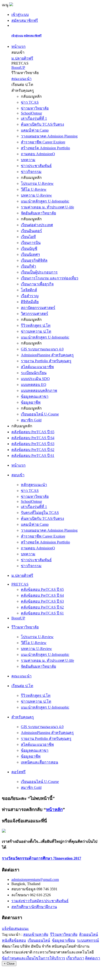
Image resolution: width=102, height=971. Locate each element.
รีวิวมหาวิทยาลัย (63, 934)
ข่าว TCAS (30, 102)
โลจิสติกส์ (29, 290)
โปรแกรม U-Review (37, 183)
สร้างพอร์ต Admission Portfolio (45, 148)
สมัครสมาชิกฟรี (24, 20)
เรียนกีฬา (28, 266)
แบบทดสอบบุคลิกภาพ (39, 390)
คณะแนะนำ (21, 79)
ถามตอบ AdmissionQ (38, 154)
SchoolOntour (31, 113)
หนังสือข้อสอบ (14, 940)
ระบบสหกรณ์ (88, 940)
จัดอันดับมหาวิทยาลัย (38, 213)
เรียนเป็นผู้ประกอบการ (39, 272)
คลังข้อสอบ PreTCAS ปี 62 (32, 450)
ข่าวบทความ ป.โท (36, 331)
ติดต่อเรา (92, 958)
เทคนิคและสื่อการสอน (39, 762)
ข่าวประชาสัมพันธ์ (36, 166)
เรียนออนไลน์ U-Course (40, 414)
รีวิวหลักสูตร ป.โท (36, 325)
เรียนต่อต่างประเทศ (37, 225)
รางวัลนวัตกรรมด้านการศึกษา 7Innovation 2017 (41, 858)
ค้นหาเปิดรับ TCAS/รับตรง (42, 124)
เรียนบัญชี (29, 249)
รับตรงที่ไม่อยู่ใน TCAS (40, 513)
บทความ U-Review (36, 195)
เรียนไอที (28, 237)
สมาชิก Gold (31, 420)
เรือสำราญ (30, 296)
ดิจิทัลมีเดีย (30, 302)
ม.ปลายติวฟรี (22, 58)
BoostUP (18, 68)
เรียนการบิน (31, 243)
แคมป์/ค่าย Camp (35, 130)
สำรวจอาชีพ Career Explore (43, 142)
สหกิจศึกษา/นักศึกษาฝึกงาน (34, 907)
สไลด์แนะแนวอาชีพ (37, 367)
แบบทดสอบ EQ (33, 385)
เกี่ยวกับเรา (75, 958)
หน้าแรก (18, 46)
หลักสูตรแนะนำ (34, 485)
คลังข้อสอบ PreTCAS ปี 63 (32, 444)
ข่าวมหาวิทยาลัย (35, 108)
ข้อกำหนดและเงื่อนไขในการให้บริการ (33, 958)
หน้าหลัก (54, 809)
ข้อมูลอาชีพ (31, 402)
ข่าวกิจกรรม (31, 172)
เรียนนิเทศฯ (30, 254)
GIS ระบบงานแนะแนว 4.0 (42, 349)
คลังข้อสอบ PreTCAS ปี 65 (32, 432)
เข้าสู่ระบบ (20, 15)
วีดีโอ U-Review (33, 189)
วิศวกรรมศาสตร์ (34, 314)
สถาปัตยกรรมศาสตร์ (38, 308)
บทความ (28, 160)
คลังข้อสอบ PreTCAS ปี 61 (32, 456)
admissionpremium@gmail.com (35, 880)
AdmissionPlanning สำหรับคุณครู (47, 355)
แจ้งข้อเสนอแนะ (15, 929)
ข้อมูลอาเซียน (63, 940)
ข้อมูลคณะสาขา (34, 396)
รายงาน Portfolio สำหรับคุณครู (46, 361)
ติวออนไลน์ (88, 934)
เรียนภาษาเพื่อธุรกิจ (37, 284)
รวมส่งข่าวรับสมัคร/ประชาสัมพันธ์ (40, 901)
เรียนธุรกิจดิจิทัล (34, 260)
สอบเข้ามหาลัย (35, 934)
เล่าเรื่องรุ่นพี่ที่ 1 (34, 118)
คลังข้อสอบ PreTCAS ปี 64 (32, 438)
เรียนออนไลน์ (39, 940)
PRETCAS (19, 584)
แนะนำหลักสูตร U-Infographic (45, 201)
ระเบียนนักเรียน (33, 373)
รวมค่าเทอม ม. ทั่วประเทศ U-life (47, 207)
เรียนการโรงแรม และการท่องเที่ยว (49, 278)
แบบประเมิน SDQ (35, 379)
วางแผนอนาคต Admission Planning (49, 136)
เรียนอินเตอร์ (31, 231)
